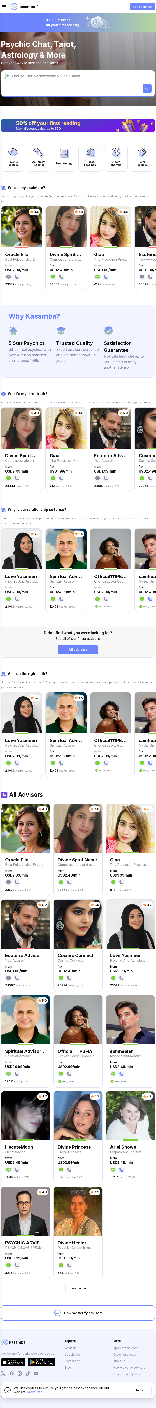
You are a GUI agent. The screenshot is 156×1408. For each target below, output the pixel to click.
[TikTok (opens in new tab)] (27, 1373)
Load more (78, 1288)
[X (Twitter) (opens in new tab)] (3, 1373)
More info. (35, 1392)
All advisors (78, 650)
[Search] (147, 88)
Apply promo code (126, 1348)
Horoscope (72, 1361)
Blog (68, 1367)
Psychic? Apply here (127, 1374)
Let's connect (142, 6)
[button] (21, 248)
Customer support (125, 1354)
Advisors (71, 1348)
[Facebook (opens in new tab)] (11, 1373)
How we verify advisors (129, 1367)
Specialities (72, 1354)
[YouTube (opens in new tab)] (36, 1373)
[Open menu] (4, 6)
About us (119, 1361)
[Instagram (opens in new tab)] (19, 1373)
